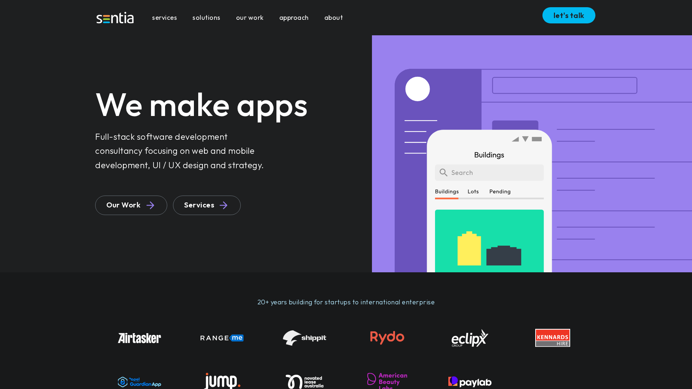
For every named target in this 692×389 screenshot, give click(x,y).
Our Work (123, 204)
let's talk (569, 15)
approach (294, 17)
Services (199, 204)
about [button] (333, 17)
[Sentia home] (115, 17)
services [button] (164, 17)
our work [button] (250, 17)
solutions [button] (206, 17)
